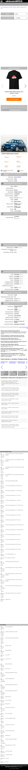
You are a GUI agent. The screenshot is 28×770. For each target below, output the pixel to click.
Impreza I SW (23, 7)
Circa (10, 768)
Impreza (18, 7)
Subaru (14, 7)
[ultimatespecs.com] (14, 1)
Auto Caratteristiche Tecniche (6, 7)
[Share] (26, 4)
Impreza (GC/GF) (17, 177)
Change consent (20, 766)
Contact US (17, 768)
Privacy (13, 768)
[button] (25, 86)
